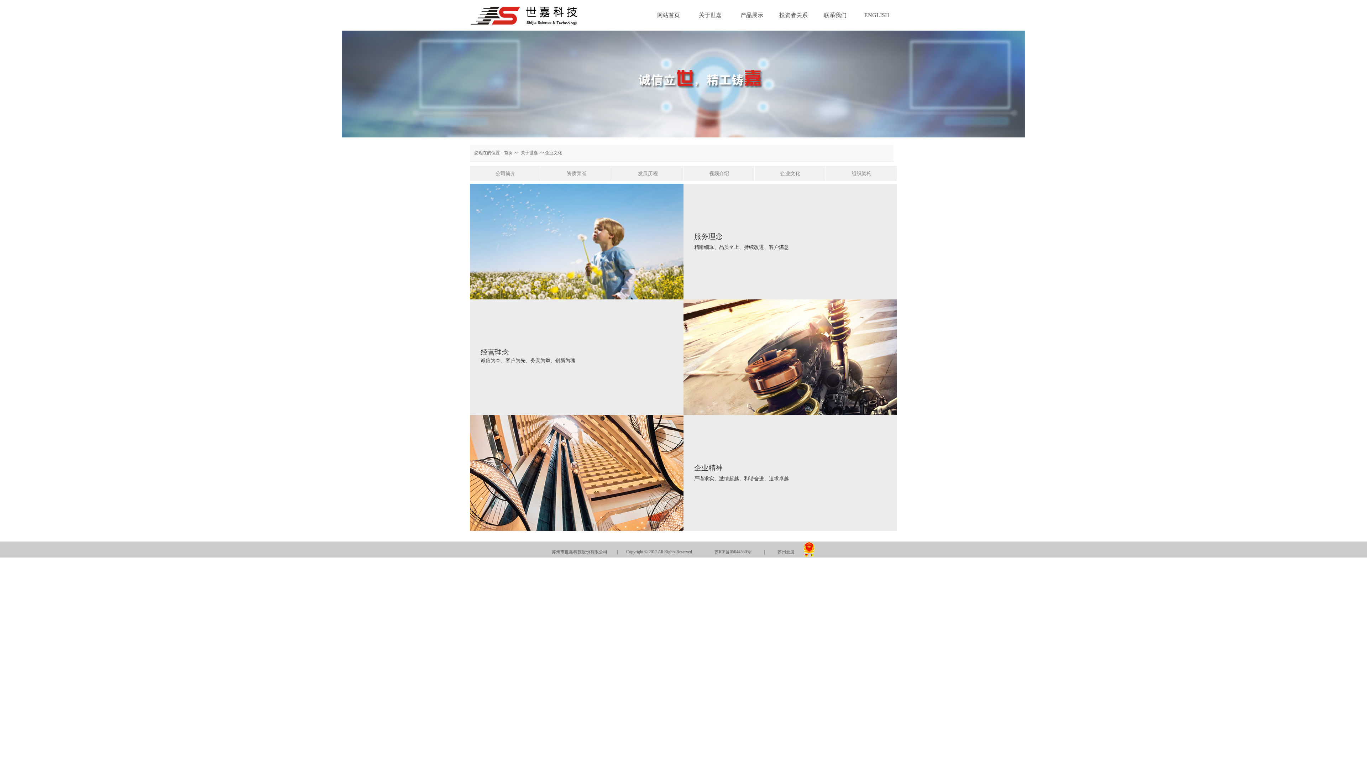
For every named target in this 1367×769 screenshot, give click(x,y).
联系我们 (835, 15)
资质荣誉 (577, 173)
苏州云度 (786, 551)
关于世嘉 (710, 15)
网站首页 (668, 15)
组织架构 (861, 173)
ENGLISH (876, 15)
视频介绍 (719, 173)
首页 (508, 152)
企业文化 (790, 173)
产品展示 (751, 15)
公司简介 (505, 173)
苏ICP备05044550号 (732, 551)
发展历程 (648, 173)
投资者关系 (793, 15)
